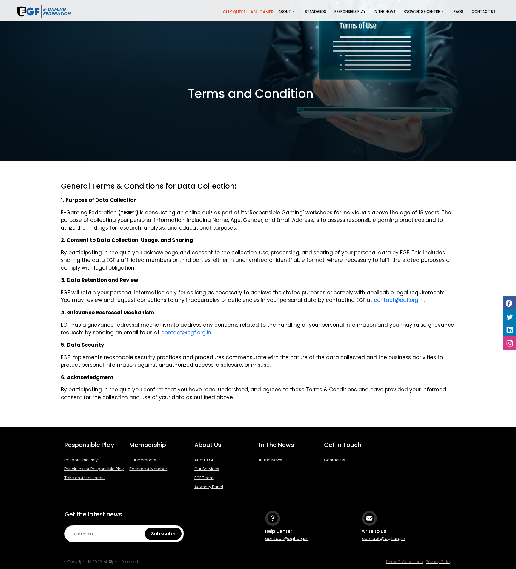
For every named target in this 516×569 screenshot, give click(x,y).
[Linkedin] (509, 329)
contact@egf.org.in (399, 300)
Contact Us (483, 11)
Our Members (142, 460)
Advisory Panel (208, 487)
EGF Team (204, 478)
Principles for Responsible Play (94, 469)
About (284, 11)
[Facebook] (509, 302)
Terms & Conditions (404, 562)
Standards (315, 11)
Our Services (206, 469)
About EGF (204, 460)
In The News (384, 11)
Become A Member (148, 469)
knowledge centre (422, 11)
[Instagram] (509, 343)
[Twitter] (509, 316)
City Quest (234, 12)
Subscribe (163, 533)
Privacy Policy (439, 562)
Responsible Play (350, 11)
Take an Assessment (84, 478)
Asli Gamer (262, 12)
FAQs (458, 11)
